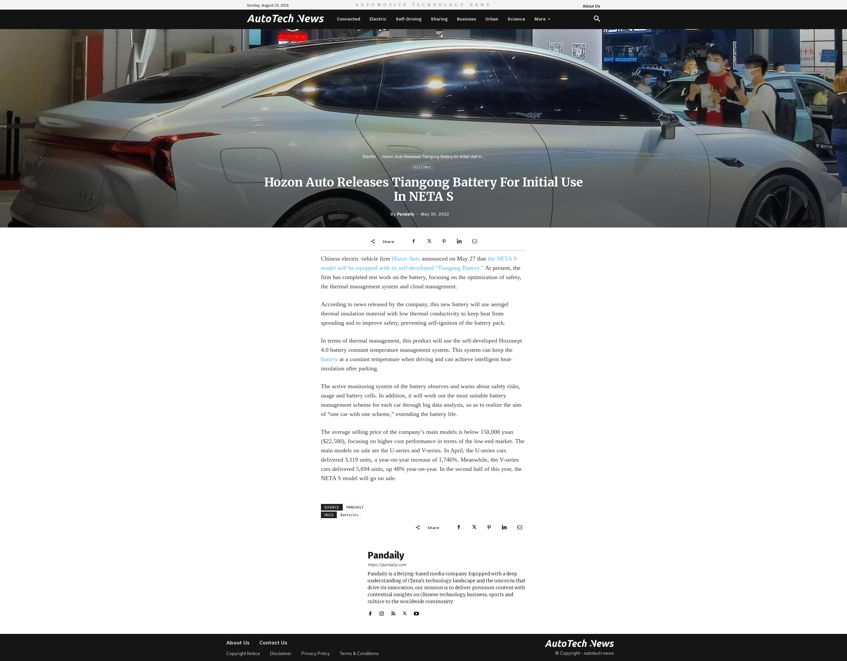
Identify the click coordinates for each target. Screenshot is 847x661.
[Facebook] (413, 241)
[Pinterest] (444, 241)
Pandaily (406, 214)
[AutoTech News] (285, 18)
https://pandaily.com (387, 564)
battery (329, 359)
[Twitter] (428, 241)
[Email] (474, 241)
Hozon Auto (406, 258)
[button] (597, 19)
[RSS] (393, 612)
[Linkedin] (459, 241)
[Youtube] (416, 612)
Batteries (349, 515)
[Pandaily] (341, 584)
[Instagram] (381, 612)
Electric (369, 156)
